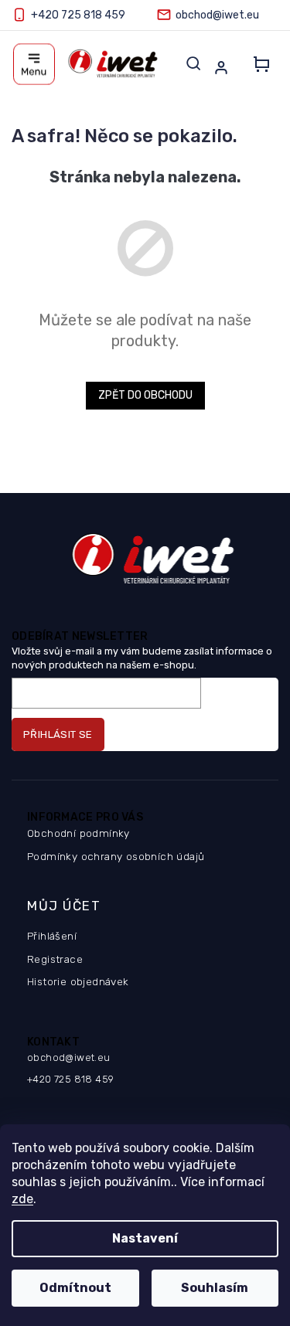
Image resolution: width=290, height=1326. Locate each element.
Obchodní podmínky (78, 833)
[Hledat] (193, 63)
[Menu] (34, 64)
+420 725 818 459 (70, 1079)
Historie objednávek (78, 981)
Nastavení (145, 1238)
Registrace (55, 959)
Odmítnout (75, 1287)
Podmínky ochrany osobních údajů (115, 856)
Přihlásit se (58, 734)
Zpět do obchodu (145, 395)
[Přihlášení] (224, 67)
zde (22, 1199)
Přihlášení (52, 936)
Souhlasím (214, 1287)
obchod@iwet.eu (69, 1057)
